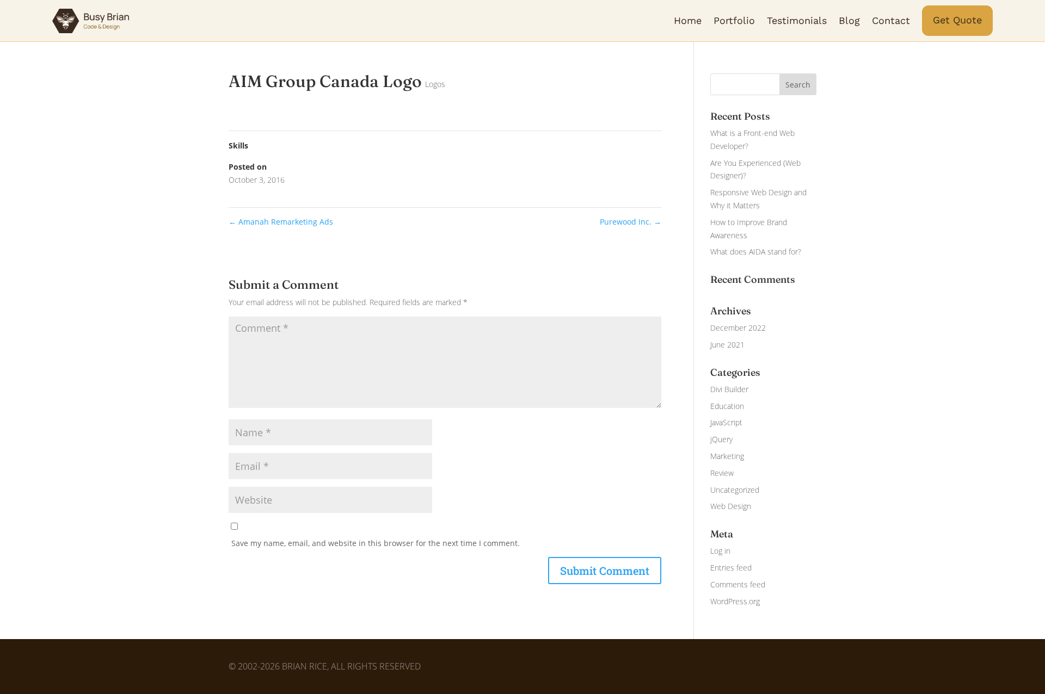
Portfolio (734, 20)
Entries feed (731, 567)
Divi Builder (729, 389)
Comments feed (737, 584)
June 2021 (727, 344)
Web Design (730, 506)
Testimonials (797, 20)
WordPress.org (735, 601)
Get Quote (957, 20)
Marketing (727, 456)
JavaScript (726, 422)
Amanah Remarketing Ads (281, 221)
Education (727, 406)
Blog (849, 20)
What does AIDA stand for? (755, 251)
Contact (891, 20)
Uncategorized (734, 490)
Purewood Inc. (630, 221)
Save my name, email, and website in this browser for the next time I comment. (375, 543)
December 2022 (738, 328)
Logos (435, 84)
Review (722, 473)
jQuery (721, 439)
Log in (720, 551)
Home (688, 20)
